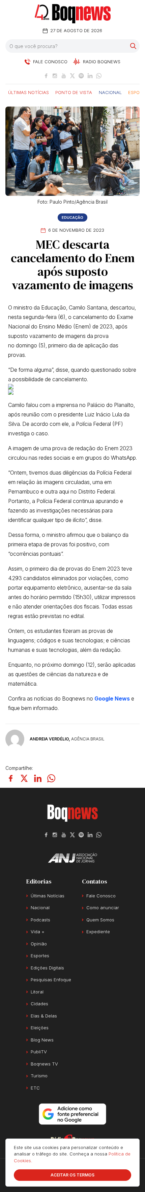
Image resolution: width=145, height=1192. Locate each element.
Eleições (40, 1027)
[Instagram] (55, 75)
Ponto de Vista (73, 92)
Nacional (110, 92)
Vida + (38, 931)
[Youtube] (63, 75)
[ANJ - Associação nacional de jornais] (72, 858)
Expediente (98, 931)
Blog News (42, 1039)
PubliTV (39, 1051)
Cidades (39, 1003)
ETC (35, 1088)
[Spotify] (81, 75)
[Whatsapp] (99, 75)
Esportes (40, 955)
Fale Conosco (101, 895)
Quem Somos (100, 919)
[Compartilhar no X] (24, 778)
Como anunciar (102, 907)
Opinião (39, 943)
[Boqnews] (73, 13)
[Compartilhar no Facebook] (10, 778)
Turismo (39, 1075)
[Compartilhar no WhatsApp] (51, 778)
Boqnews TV (44, 1064)
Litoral (37, 991)
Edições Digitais (47, 967)
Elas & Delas (44, 1015)
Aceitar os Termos (72, 1174)
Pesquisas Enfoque (51, 979)
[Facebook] (46, 75)
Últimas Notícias (28, 92)
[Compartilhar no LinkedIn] (37, 778)
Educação (72, 217)
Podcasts (40, 919)
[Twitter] (72, 75)
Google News (112, 698)
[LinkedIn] (90, 75)
